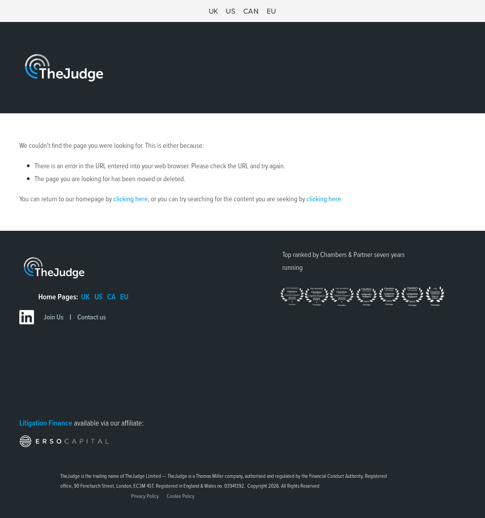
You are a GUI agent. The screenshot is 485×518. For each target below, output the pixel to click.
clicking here (130, 198)
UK (213, 11)
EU (271, 11)
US (230, 11)
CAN (251, 11)
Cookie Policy (180, 496)
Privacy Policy (145, 496)
